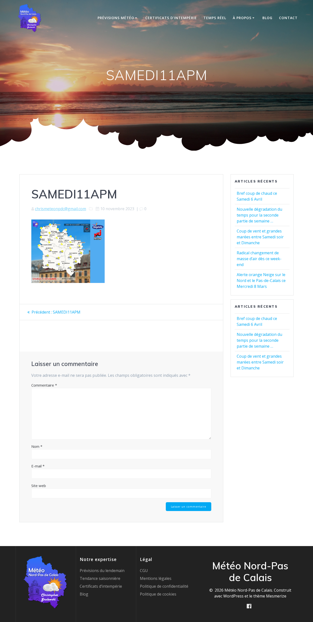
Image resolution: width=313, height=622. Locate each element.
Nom (36, 446)
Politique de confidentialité (164, 586)
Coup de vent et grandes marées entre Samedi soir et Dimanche (260, 236)
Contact (288, 17)
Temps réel (214, 17)
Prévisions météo (116, 17)
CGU (144, 570)
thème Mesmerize (269, 596)
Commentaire (44, 385)
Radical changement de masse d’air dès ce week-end (259, 258)
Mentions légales (155, 578)
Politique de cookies (158, 594)
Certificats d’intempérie (171, 17)
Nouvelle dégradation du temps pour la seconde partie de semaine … (259, 215)
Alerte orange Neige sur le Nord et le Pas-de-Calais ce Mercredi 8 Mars (261, 280)
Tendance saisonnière (100, 578)
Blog (267, 17)
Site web (38, 485)
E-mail (38, 465)
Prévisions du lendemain (102, 570)
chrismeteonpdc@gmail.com (60, 208)
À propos (242, 17)
